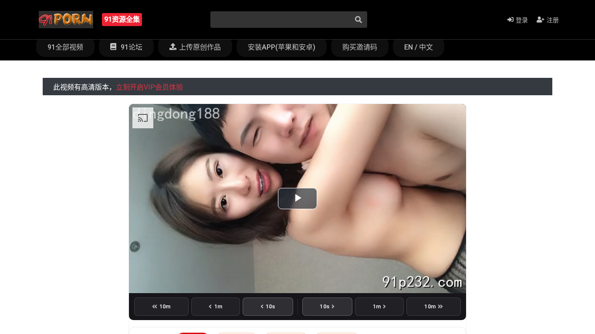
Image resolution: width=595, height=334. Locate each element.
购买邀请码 (359, 47)
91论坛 (130, 47)
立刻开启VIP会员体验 (149, 87)
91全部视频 (65, 47)
